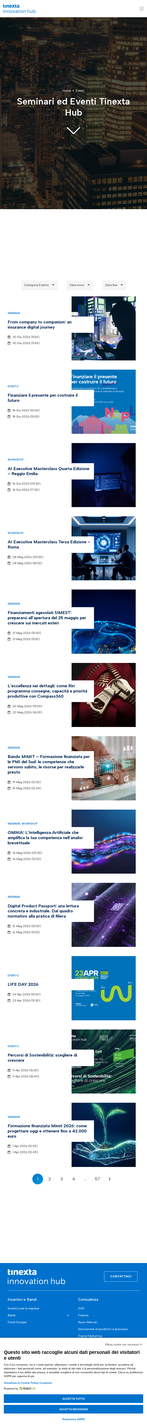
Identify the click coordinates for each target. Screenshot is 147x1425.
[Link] (73, 328)
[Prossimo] (109, 1179)
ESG (81, 1308)
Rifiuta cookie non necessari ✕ (123, 1344)
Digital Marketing (90, 1336)
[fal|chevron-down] (73, 130)
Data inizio (77, 285)
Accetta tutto (73, 1398)
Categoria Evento (36, 285)
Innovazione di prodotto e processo (103, 1329)
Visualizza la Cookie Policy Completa (28, 1382)
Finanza (83, 1315)
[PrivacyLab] (26, 1388)
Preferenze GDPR (73, 1419)
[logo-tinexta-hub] (19, 8)
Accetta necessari (73, 1409)
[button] (141, 8)
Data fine (111, 285)
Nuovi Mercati (87, 1322)
